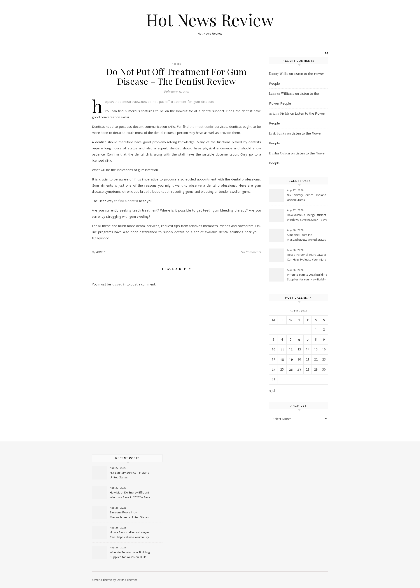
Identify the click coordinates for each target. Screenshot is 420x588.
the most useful (202, 126)
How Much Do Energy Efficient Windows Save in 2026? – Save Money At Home (307, 217)
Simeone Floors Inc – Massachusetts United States (306, 237)
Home (176, 64)
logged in (119, 284)
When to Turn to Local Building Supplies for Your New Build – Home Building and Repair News (307, 277)
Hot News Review (210, 19)
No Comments (251, 252)
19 (291, 359)
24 (273, 369)
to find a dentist (126, 201)
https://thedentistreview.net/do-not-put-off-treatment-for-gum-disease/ (159, 101)
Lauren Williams (281, 93)
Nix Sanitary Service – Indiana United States (306, 197)
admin (101, 252)
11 (282, 349)
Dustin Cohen (279, 153)
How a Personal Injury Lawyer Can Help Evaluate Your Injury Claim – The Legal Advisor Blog (307, 257)
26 (291, 369)
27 (299, 369)
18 (282, 359)
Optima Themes (127, 580)
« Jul (272, 390)
